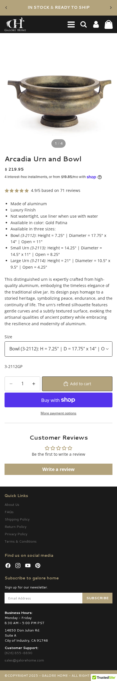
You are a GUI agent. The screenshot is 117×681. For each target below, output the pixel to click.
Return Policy (15, 526)
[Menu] (71, 24)
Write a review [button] (58, 469)
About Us (12, 504)
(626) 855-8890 (18, 652)
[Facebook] (8, 565)
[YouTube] (27, 565)
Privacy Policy (16, 534)
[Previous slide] (6, 7)
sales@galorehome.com (24, 660)
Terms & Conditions (21, 541)
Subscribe (97, 598)
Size (8, 336)
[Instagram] (17, 565)
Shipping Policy (17, 519)
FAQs (9, 511)
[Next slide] (111, 7)
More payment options (58, 413)
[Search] (83, 24)
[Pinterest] (37, 565)
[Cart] (108, 24)
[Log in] (96, 24)
